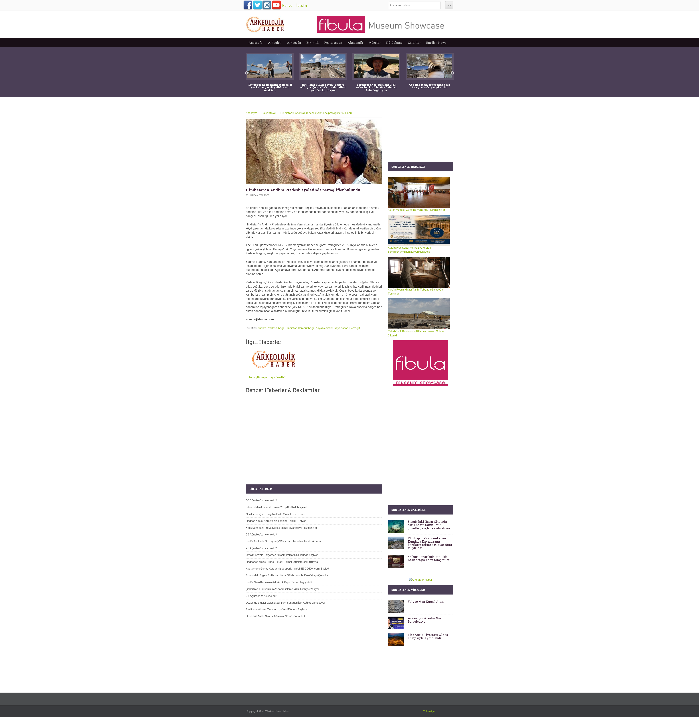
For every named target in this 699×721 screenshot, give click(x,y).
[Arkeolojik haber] (265, 23)
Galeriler (414, 42)
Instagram (266, 5)
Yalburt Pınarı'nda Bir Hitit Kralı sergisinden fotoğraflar (428, 558)
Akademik (355, 42)
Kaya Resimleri (324, 328)
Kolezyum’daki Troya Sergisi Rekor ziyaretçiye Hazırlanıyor (281, 528)
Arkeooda (294, 42)
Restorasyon (333, 42)
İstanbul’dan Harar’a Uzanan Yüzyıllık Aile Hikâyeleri (276, 507)
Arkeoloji (274, 42)
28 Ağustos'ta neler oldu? (261, 548)
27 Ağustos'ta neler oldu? (261, 596)
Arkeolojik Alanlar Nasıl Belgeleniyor (425, 619)
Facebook (248, 5)
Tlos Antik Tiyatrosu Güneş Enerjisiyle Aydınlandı (428, 636)
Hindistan (291, 328)
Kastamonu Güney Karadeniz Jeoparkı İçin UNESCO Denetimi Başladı (287, 568)
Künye (287, 5)
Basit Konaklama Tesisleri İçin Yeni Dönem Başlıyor (276, 609)
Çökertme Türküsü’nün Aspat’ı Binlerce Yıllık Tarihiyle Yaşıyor (282, 589)
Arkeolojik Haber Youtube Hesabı (276, 5)
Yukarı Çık (429, 711)
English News (436, 42)
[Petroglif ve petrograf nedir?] (274, 359)
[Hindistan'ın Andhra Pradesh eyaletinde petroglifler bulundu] (314, 151)
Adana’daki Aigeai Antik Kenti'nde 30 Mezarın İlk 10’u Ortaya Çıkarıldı (287, 575)
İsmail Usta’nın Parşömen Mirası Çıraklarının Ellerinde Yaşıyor (282, 555)
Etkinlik (312, 42)
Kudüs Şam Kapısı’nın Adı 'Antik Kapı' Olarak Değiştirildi (279, 582)
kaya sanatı (341, 328)
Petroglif (355, 328)
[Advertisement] (314, 436)
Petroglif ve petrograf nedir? (267, 377)
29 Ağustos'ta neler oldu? (261, 534)
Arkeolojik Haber (279, 711)
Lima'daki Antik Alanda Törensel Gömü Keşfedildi (275, 616)
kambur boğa (306, 328)
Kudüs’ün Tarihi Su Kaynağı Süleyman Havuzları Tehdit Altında (283, 541)
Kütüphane (394, 42)
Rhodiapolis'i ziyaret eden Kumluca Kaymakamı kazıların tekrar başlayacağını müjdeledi (430, 543)
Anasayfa (255, 42)
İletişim (301, 5)
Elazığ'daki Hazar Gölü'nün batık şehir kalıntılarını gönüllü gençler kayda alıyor (429, 525)
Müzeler (375, 42)
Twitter (257, 5)
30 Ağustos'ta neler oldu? (261, 500)
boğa (281, 328)
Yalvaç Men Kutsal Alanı (426, 601)
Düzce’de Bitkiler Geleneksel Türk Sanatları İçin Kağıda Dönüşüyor (285, 603)
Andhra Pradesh (267, 328)
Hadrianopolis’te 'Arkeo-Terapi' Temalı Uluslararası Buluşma (282, 562)
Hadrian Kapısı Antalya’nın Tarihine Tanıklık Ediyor (276, 521)
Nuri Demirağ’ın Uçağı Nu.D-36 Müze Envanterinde (276, 514)
